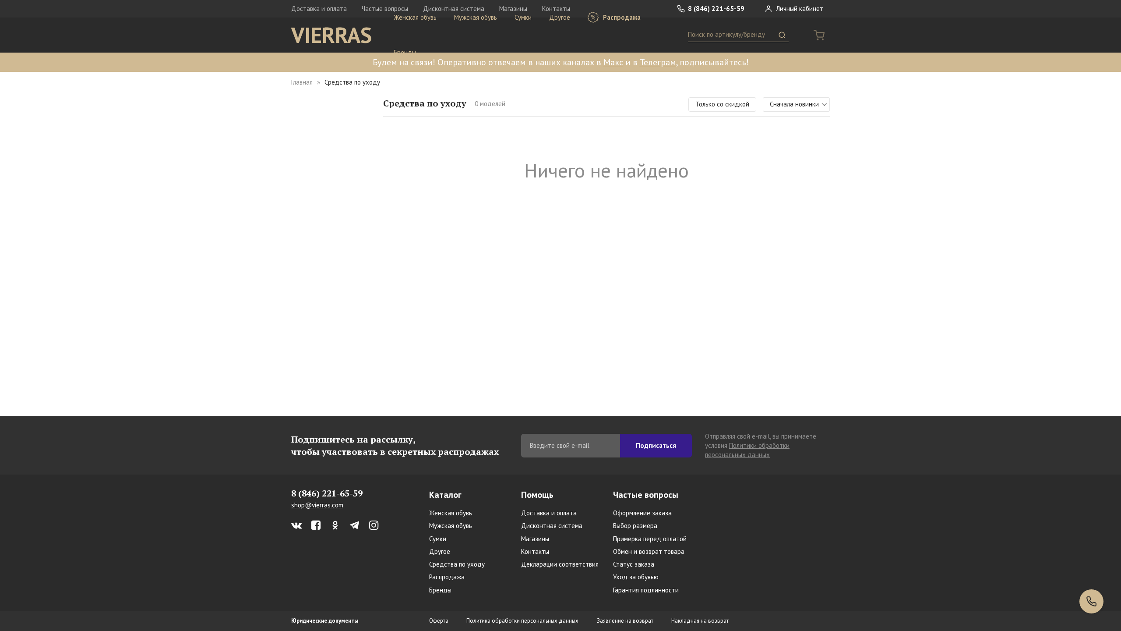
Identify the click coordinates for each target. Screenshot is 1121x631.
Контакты (535, 551)
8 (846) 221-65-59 (715, 8)
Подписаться (656, 445)
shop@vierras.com (317, 505)
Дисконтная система (551, 525)
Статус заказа (633, 564)
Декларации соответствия (560, 564)
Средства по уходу (457, 564)
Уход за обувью (636, 577)
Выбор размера (635, 525)
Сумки (523, 17)
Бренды (405, 52)
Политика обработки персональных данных (522, 620)
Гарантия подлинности (646, 590)
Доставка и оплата (319, 8)
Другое (559, 17)
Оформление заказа (642, 513)
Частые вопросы (645, 494)
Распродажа (621, 17)
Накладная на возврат (700, 620)
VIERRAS (331, 35)
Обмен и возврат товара (648, 551)
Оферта (438, 620)
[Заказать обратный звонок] (1091, 601)
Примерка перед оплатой (650, 539)
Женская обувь (415, 17)
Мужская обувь (475, 17)
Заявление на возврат (625, 620)
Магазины (535, 539)
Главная (302, 82)
